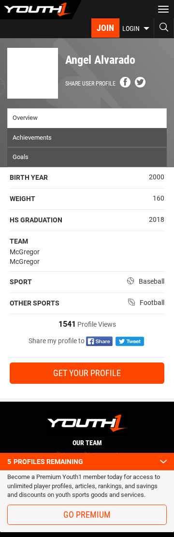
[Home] (41, 9)
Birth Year (29, 177)
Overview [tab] (25, 117)
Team (19, 241)
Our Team (87, 443)
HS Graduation (36, 220)
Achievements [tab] (32, 137)
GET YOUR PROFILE (87, 373)
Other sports (34, 303)
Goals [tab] (21, 156)
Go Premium (87, 514)
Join (105, 28)
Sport (21, 282)
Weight (22, 199)
